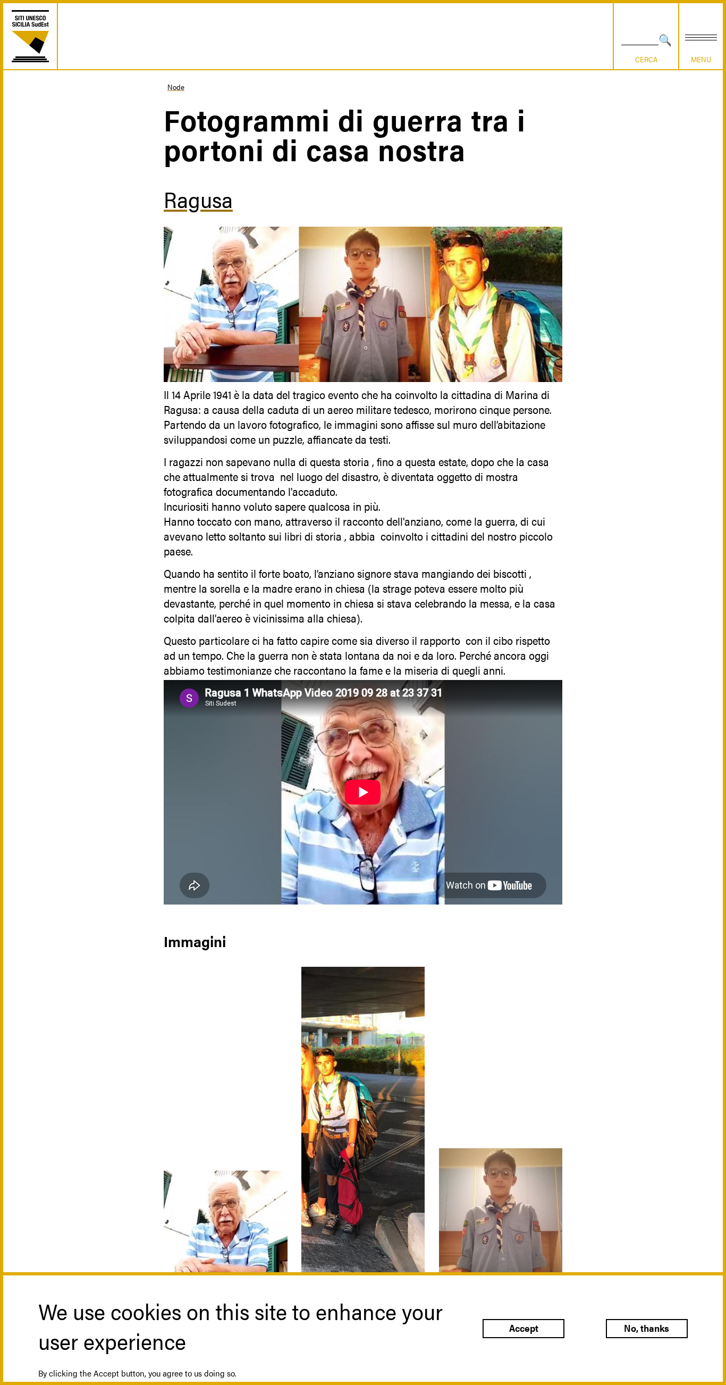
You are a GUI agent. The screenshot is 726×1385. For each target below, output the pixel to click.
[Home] (30, 36)
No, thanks (646, 1328)
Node (175, 86)
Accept (523, 1328)
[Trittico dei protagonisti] (363, 304)
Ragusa (198, 198)
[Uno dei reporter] (363, 1140)
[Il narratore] (226, 1242)
